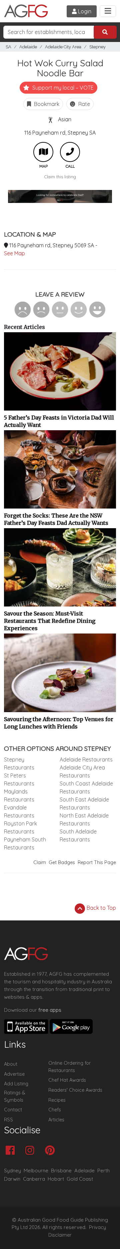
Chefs (54, 1110)
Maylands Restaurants (19, 795)
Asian (64, 119)
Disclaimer (60, 1235)
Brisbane (61, 1170)
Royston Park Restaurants (20, 827)
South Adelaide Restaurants (78, 835)
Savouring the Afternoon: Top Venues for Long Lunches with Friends (58, 723)
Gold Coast (80, 1179)
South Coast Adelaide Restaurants (86, 787)
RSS (8, 1120)
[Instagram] (31, 1150)
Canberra (34, 1179)
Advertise (14, 1074)
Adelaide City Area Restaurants (82, 771)
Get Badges (62, 862)
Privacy (97, 1227)
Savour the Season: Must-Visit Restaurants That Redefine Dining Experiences (49, 620)
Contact (13, 1110)
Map (43, 152)
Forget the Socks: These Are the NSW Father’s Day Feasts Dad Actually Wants (56, 519)
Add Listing (16, 1084)
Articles (56, 1120)
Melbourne (36, 1170)
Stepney (97, 46)
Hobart (56, 1179)
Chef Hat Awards (67, 1080)
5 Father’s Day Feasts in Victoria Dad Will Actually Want (59, 421)
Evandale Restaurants (19, 811)
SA (8, 46)
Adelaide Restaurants (86, 759)
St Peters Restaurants (19, 779)
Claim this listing (60, 176)
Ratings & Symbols (14, 1096)
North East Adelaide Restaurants (84, 819)
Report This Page (97, 862)
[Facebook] (12, 1150)
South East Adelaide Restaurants (84, 803)
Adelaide (28, 46)
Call (70, 152)
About (10, 1064)
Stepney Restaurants (19, 763)
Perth (103, 1170)
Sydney (12, 1170)
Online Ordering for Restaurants (69, 1066)
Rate (83, 104)
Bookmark (46, 104)
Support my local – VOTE (62, 87)
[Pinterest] (51, 1150)
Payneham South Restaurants (25, 843)
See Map (14, 253)
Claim (39, 862)
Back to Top (100, 907)
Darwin (12, 1179)
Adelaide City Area (63, 46)
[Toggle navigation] (108, 11)
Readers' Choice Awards (75, 1090)
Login (84, 11)
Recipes (57, 1100)
